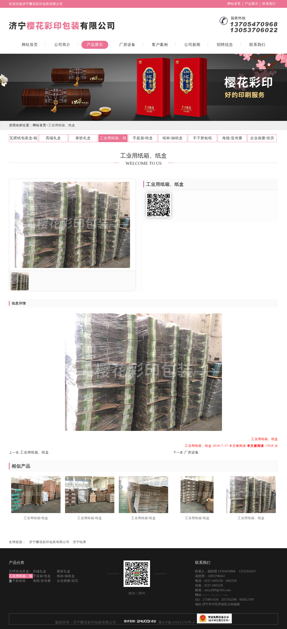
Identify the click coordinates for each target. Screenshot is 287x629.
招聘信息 (225, 45)
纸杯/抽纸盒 (173, 138)
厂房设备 (127, 45)
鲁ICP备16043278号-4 (177, 622)
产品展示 (251, 3)
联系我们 (269, 3)
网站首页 (234, 3)
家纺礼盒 (83, 138)
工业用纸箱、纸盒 (113, 139)
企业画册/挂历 (262, 138)
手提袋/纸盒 (143, 138)
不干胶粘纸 (202, 138)
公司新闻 (192, 45)
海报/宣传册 (232, 138)
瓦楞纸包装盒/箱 (23, 138)
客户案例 (160, 45)
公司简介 (62, 45)
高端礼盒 (53, 138)
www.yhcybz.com (215, 595)
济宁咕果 (79, 542)
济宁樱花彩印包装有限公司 (49, 542)
